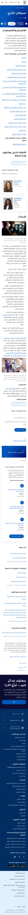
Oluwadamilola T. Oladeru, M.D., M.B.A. (18, 200)
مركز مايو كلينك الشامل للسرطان (15, 338)
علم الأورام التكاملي (20, 119)
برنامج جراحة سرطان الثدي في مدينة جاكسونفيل (14, 82)
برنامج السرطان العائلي (18, 73)
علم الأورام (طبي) (20, 115)
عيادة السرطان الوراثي (19, 134)
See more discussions (16, 536)
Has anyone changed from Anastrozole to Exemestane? (16, 507)
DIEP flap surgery (22, 573)
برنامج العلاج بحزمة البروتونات (16, 77)
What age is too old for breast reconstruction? (16, 490)
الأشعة (23, 58)
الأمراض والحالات (20, 8)
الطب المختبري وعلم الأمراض (16, 70)
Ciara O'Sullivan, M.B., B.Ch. (18, 181)
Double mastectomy (21, 577)
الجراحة (24, 62)
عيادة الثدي (22, 130)
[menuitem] (20, 23)
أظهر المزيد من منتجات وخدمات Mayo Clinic (15, 636)
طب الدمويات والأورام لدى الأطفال (15, 108)
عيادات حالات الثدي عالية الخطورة (15, 127)
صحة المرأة (22, 104)
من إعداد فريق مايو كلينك (20, 417)
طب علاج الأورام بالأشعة (18, 111)
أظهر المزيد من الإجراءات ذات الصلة (17, 585)
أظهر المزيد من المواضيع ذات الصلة (17, 561)
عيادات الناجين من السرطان (17, 123)
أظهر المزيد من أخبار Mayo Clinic (18, 621)
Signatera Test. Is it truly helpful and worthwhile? (14, 524)
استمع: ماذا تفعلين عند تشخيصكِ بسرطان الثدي (14, 632)
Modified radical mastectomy (18, 581)
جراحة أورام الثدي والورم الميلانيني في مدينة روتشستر (14, 95)
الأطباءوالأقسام (11, 23)
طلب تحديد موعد (20, 429)
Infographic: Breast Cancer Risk (18, 553)
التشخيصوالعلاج (20, 23)
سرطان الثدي (16, 13)
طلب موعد (21, 18)
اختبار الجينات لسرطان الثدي (19, 557)
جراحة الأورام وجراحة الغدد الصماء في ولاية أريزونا (14, 89)
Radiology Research (19, 144)
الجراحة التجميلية (20, 66)
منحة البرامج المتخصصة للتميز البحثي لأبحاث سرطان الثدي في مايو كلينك (14, 353)
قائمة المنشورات (14, 389)
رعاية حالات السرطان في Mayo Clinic (14, 100)
